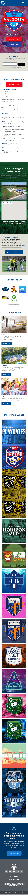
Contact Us (14, 876)
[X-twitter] (21, 871)
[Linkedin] (10, 871)
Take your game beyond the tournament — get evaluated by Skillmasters (14, 884)
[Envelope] (6, 871)
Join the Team (14, 879)
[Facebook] (14, 871)
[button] (23, 3)
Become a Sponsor (14, 304)
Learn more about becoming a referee (13, 246)
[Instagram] (17, 871)
